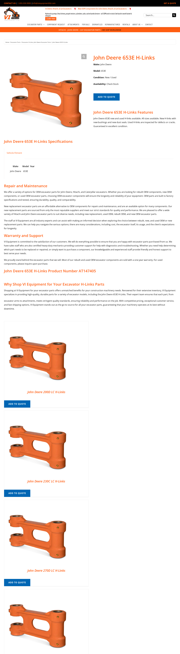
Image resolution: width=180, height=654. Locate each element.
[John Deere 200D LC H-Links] (37, 323)
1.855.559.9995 (24, 3)
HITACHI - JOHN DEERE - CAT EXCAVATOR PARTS (80, 30)
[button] (84, 56)
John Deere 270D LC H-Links (46, 570)
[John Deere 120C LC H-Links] (37, 591)
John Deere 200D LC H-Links (46, 392)
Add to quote (106, 96)
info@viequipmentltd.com (44, 3)
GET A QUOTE (170, 3)
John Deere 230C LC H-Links (46, 481)
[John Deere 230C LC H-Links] (37, 412)
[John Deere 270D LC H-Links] (37, 501)
